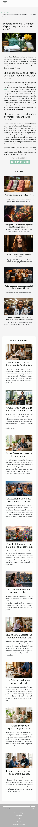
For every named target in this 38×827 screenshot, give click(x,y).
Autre (8, 12)
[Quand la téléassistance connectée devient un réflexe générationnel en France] (19, 624)
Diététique (19, 816)
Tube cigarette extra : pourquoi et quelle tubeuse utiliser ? (19, 287)
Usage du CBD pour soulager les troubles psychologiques (19, 226)
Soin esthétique (19, 813)
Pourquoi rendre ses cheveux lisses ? (19, 255)
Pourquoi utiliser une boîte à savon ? (19, 196)
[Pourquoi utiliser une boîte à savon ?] (18, 184)
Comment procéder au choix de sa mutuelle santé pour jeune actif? (19, 318)
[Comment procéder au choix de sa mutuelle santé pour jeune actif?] (18, 306)
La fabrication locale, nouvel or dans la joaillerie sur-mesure (19, 683)
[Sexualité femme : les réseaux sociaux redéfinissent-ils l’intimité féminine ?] (19, 579)
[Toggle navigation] (4, 3)
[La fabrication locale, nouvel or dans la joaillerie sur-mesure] (19, 670)
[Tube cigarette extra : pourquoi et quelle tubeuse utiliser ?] (18, 275)
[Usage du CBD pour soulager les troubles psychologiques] (18, 213)
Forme (19, 819)
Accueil (3, 12)
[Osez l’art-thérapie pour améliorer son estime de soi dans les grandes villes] (19, 533)
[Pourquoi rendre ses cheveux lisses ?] (18, 243)
